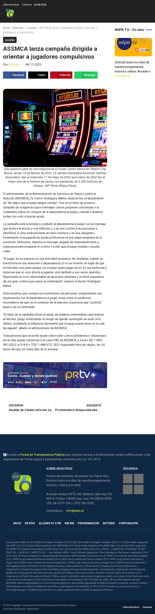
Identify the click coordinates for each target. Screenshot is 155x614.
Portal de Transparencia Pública (42, 454)
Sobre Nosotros (11, 4)
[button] (149, 13)
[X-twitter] (128, 489)
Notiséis (18, 27)
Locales (31, 27)
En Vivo (30, 523)
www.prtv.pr (123, 76)
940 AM (69, 523)
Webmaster (33, 609)
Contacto (27, 4)
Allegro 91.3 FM (50, 523)
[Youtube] (138, 489)
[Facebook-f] (128, 478)
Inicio (6, 27)
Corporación (128, 523)
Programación (88, 523)
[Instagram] (138, 478)
